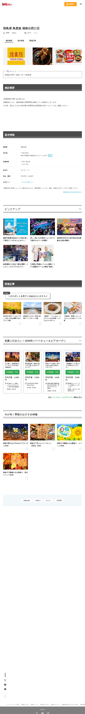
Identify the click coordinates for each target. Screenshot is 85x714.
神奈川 (38, 500)
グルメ (49, 500)
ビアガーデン (68, 397)
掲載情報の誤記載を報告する (72, 192)
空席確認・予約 (12, 372)
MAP (50, 155)
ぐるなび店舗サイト (27, 182)
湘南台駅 (27, 500)
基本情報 (10, 134)
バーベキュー (57, 397)
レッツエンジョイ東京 (13, 704)
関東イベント (34, 704)
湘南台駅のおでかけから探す (70, 704)
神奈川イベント (55, 704)
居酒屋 (59, 500)
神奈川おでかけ (44, 704)
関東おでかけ (25, 704)
